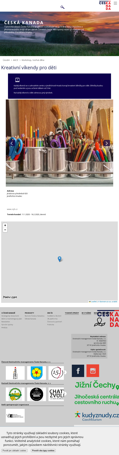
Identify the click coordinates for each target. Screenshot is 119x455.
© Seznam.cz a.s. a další (107, 301)
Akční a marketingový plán (11, 319)
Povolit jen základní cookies (14, 450)
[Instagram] (93, 376)
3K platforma (52, 319)
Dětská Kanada (30, 319)
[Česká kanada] (108, 5)
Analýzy (4, 327)
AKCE (15, 60)
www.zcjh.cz (12, 209)
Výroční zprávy (7, 324)
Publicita (50, 324)
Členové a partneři (54, 322)
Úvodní (6, 60)
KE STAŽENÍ (86, 313)
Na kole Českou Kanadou (34, 316)
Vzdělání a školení (54, 316)
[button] (59, 259)
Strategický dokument (10, 316)
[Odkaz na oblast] (100, 326)
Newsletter (5, 322)
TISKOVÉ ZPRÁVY (72, 313)
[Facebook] (79, 376)
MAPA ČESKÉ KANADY (102, 313)
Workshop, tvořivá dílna (33, 60)
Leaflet (94, 301)
